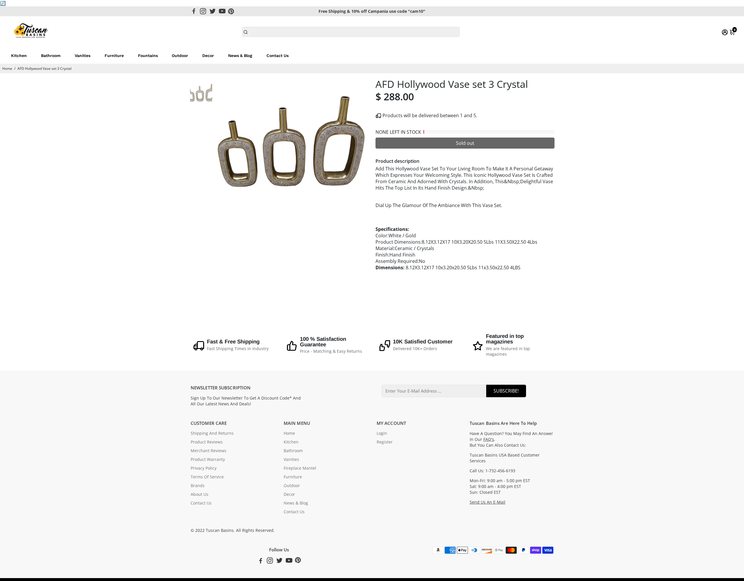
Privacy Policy (204, 468)
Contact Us (278, 55)
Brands (198, 485)
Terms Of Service (207, 477)
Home (7, 68)
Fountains (148, 55)
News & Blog (240, 55)
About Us (199, 494)
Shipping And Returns (212, 433)
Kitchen (19, 55)
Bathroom (50, 55)
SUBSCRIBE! (506, 391)
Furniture (114, 55)
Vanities (82, 55)
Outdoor (180, 55)
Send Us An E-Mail (487, 502)
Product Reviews (207, 442)
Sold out (465, 143)
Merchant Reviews (208, 450)
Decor (208, 55)
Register (385, 442)
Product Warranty (208, 459)
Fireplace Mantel (300, 468)
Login (382, 433)
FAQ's (488, 439)
